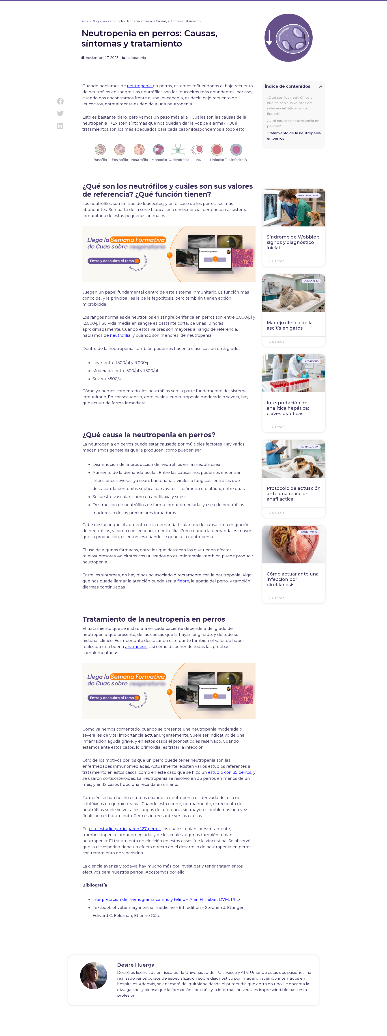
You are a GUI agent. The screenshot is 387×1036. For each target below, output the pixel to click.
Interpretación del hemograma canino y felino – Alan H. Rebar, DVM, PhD (166, 899)
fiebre (182, 581)
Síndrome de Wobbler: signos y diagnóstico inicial (293, 242)
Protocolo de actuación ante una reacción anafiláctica (294, 494)
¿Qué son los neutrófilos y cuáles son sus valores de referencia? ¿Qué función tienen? (289, 105)
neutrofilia (120, 335)
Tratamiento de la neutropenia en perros (294, 136)
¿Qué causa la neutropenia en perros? (293, 123)
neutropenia (140, 85)
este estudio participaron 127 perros (125, 828)
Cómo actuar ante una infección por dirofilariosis (293, 579)
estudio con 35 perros (229, 772)
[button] (60, 101)
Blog (95, 21)
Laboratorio (109, 21)
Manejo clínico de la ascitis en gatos (290, 325)
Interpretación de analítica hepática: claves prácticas (288, 408)
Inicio (85, 21)
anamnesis (136, 646)
